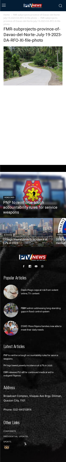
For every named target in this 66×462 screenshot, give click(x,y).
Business (8, 235)
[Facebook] (23, 266)
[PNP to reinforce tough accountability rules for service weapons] (33, 194)
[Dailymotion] (30, 266)
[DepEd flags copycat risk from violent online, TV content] (11, 292)
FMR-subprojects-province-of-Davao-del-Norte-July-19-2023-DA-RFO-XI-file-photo (32, 16)
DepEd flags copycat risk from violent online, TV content (39, 292)
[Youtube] (36, 266)
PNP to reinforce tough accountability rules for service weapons (31, 357)
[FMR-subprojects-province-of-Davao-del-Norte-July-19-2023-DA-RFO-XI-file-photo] (33, 84)
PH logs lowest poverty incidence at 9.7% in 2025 (28, 366)
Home (7, 14)
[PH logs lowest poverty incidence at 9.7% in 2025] (26, 232)
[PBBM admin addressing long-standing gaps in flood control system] (11, 310)
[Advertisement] (33, 125)
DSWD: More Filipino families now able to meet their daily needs (41, 328)
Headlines (9, 198)
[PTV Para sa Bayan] (33, 5)
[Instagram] (42, 266)
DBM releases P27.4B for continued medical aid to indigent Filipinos (29, 374)
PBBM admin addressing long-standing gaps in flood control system (41, 310)
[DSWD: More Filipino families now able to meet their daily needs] (11, 328)
